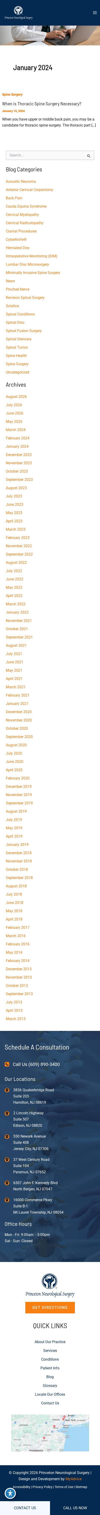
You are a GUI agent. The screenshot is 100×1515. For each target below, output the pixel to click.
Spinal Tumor (17, 347)
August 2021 (16, 645)
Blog (50, 1377)
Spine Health (16, 355)
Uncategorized (17, 372)
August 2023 (16, 488)
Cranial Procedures (21, 231)
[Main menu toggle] (95, 13)
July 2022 (14, 571)
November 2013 (19, 977)
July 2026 (14, 405)
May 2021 (14, 670)
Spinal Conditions (20, 314)
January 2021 (17, 703)
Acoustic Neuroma (21, 181)
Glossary (50, 1385)
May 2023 (14, 513)
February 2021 (18, 695)
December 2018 (19, 853)
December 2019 (19, 786)
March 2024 (16, 430)
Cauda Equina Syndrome (26, 206)
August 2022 (16, 562)
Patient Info (50, 1368)
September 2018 (19, 878)
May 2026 (14, 421)
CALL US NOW (75, 1508)
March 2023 (16, 529)
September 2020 (19, 737)
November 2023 (19, 463)
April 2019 (14, 836)
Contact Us (50, 1403)
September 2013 (19, 994)
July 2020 (14, 753)
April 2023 (14, 521)
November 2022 (19, 546)
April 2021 (14, 679)
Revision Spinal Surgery (25, 297)
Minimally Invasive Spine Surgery (33, 273)
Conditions (50, 1359)
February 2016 (18, 944)
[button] (50, 1307)
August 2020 (16, 745)
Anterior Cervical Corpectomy (29, 190)
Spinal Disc (15, 322)
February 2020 (18, 778)
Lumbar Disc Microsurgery (27, 264)
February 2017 (18, 927)
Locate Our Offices (50, 1394)
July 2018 (14, 894)
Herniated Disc (18, 248)
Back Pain (14, 198)
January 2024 (17, 446)
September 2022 (19, 554)
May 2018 (14, 911)
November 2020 (19, 720)
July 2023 (14, 496)
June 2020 (14, 761)
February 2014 (18, 961)
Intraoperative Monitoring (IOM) (31, 256)
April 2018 (14, 919)
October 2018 (17, 869)
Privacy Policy (43, 1487)
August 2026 (16, 396)
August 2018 (16, 886)
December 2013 (19, 969)
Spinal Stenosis (18, 339)
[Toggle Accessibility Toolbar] (10, 1493)
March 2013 (16, 1019)
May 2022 (14, 587)
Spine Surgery (12, 94)
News (10, 281)
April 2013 (14, 1010)
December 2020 (19, 712)
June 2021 (14, 662)
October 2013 (17, 985)
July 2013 (14, 1002)
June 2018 (14, 902)
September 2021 (19, 637)
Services (50, 1350)
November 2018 (19, 861)
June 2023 (14, 504)
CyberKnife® (16, 239)
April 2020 (14, 770)
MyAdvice (74, 1479)
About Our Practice (50, 1342)
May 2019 (14, 828)
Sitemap (81, 1487)
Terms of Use (64, 1487)
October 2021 (17, 629)
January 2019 (17, 844)
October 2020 (17, 728)
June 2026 (14, 413)
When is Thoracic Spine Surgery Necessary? (41, 103)
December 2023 (19, 455)
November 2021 (19, 620)
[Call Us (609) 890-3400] (32, 1064)
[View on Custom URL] (50, 1432)
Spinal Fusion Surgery (24, 331)
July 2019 (14, 820)
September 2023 (19, 479)
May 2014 (14, 952)
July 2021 (14, 654)
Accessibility (21, 1487)
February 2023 (18, 537)
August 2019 (16, 811)
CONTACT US (25, 1508)
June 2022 (14, 579)
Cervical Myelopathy (22, 214)
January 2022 (17, 612)
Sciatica (12, 306)
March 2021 (16, 687)
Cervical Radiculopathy (24, 223)
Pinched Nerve (17, 289)
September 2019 (19, 803)
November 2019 (19, 795)
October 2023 (17, 471)
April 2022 (14, 596)
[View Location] (9, 1090)
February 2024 (18, 438)
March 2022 (16, 604)
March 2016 (16, 936)
